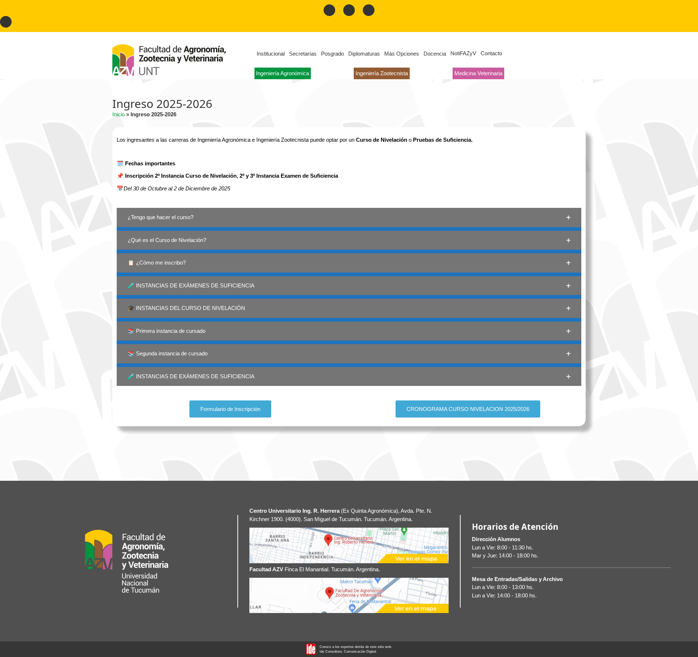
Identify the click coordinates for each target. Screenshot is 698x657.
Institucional (271, 54)
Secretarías (303, 54)
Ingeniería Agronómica (282, 73)
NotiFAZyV (463, 53)
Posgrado (332, 54)
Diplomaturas (364, 54)
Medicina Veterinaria (478, 73)
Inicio (118, 114)
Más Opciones (401, 54)
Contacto (491, 53)
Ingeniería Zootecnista (382, 73)
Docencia (435, 54)
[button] (349, 217)
